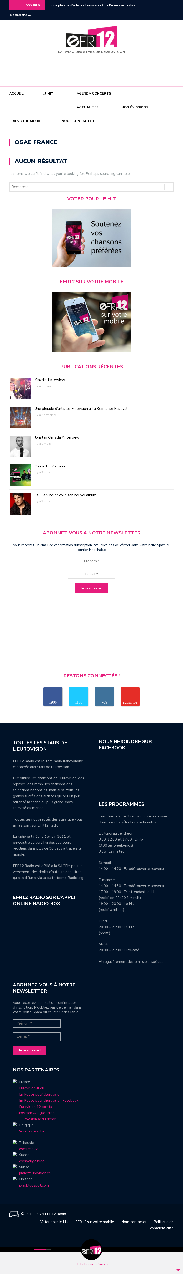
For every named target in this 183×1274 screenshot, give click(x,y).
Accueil (16, 93)
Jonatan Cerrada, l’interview (72, 5)
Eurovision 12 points (35, 1106)
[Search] (48, 15)
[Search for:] (24, 15)
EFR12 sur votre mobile (94, 1221)
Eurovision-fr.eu (31, 1088)
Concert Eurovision (50, 466)
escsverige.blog (32, 1161)
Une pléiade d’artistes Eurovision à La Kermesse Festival (81, 408)
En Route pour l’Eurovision (40, 1094)
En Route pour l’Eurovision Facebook (48, 1100)
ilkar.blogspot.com (34, 1185)
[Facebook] (155, 15)
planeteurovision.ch (35, 1173)
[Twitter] (170, 15)
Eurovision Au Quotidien (34, 1113)
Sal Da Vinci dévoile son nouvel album (65, 495)
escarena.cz (28, 1149)
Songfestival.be (32, 1131)
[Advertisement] (92, 68)
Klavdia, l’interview (50, 379)
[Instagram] (163, 15)
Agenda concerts (94, 93)
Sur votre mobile (26, 121)
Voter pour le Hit (54, 1221)
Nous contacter (78, 121)
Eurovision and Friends (35, 1119)
